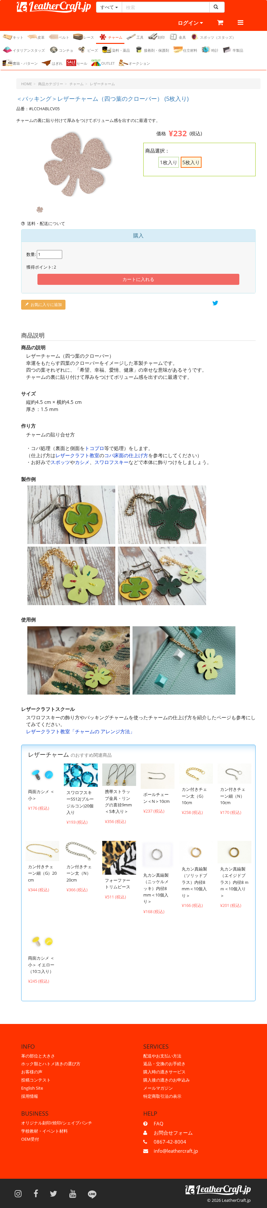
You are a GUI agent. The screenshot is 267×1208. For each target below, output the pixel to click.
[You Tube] (74, 1193)
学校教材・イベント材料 (44, 1131)
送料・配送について (46, 223)
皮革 (41, 37)
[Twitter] (56, 1193)
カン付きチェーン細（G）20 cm (42, 873)
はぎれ (57, 63)
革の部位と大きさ (38, 1056)
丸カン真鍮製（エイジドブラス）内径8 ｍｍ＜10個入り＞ (234, 882)
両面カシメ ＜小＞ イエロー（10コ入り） (41, 964)
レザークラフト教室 (77, 455)
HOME (26, 83)
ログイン (189, 22)
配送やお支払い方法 (162, 1056)
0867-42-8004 (170, 1141)
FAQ (158, 1123)
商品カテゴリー (50, 83)
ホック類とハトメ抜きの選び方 (50, 1064)
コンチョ (66, 50)
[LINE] (92, 1193)
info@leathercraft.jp (176, 1151)
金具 (182, 37)
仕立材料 (190, 50)
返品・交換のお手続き (164, 1064)
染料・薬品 (121, 50)
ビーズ (92, 50)
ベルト (64, 37)
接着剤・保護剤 (156, 50)
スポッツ (60, 462)
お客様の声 (31, 1072)
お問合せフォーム (173, 1132)
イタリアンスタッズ (29, 50)
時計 (214, 50)
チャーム (115, 37)
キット (18, 37)
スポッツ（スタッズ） (218, 37)
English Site (32, 1088)
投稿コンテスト (36, 1080)
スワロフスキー (111, 462)
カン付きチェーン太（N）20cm (79, 873)
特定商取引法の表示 (162, 1096)
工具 (140, 37)
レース (88, 37)
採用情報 (29, 1096)
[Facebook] (38, 1193)
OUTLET (108, 63)
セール (82, 63)
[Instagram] (20, 1193)
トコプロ (94, 448)
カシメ (82, 462)
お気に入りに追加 (46, 304)
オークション (139, 63)
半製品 (237, 50)
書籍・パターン (25, 63)
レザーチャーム (102, 83)
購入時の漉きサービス (164, 1072)
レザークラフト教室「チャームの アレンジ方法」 (80, 731)
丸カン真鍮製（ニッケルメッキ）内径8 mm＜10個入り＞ (156, 888)
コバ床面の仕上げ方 (126, 455)
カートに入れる (138, 279)
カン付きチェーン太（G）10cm (194, 795)
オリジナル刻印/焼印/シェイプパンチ (56, 1123)
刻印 (161, 37)
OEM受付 (30, 1139)
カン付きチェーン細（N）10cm (233, 795)
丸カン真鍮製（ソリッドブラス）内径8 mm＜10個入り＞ (194, 882)
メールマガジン (158, 1088)
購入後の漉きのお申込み (166, 1080)
